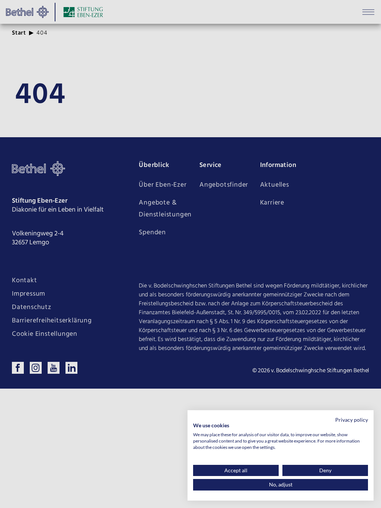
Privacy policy (351, 420)
